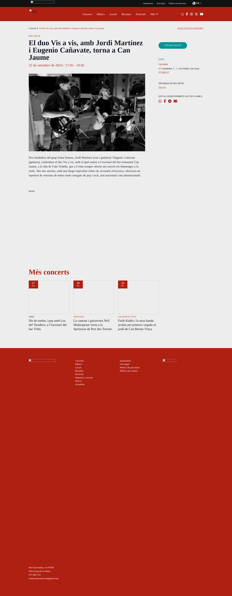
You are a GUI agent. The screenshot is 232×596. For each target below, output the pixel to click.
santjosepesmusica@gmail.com (44, 578)
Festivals (79, 374)
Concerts (32, 28)
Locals (78, 367)
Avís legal (161, 3)
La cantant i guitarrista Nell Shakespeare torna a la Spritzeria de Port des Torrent (92, 325)
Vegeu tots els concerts (190, 28)
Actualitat (80, 384)
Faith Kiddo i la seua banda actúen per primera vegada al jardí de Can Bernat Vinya (137, 325)
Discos (78, 381)
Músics (78, 364)
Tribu (31, 317)
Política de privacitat (177, 3)
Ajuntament (148, 3)
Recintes (79, 371)
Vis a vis (162, 87)
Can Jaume (163, 64)
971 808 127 (164, 72)
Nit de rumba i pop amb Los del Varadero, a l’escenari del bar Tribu (48, 325)
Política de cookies (129, 371)
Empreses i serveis (84, 377)
